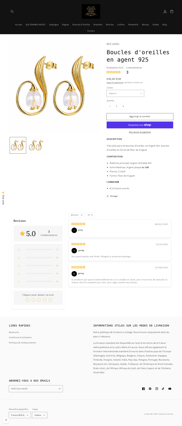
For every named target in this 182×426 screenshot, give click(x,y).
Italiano (38, 415)
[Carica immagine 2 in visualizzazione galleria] (36, 145)
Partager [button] (114, 196)
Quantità (110, 100)
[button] (12, 11)
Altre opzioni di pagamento (140, 132)
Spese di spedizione (115, 82)
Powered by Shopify (166, 414)
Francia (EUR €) (17, 415)
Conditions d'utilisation (20, 337)
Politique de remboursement (22, 342)
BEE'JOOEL (154, 414)
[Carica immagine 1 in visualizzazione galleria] (18, 145)
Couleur (110, 87)
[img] (113, 72)
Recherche (14, 332)
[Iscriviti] (59, 388)
